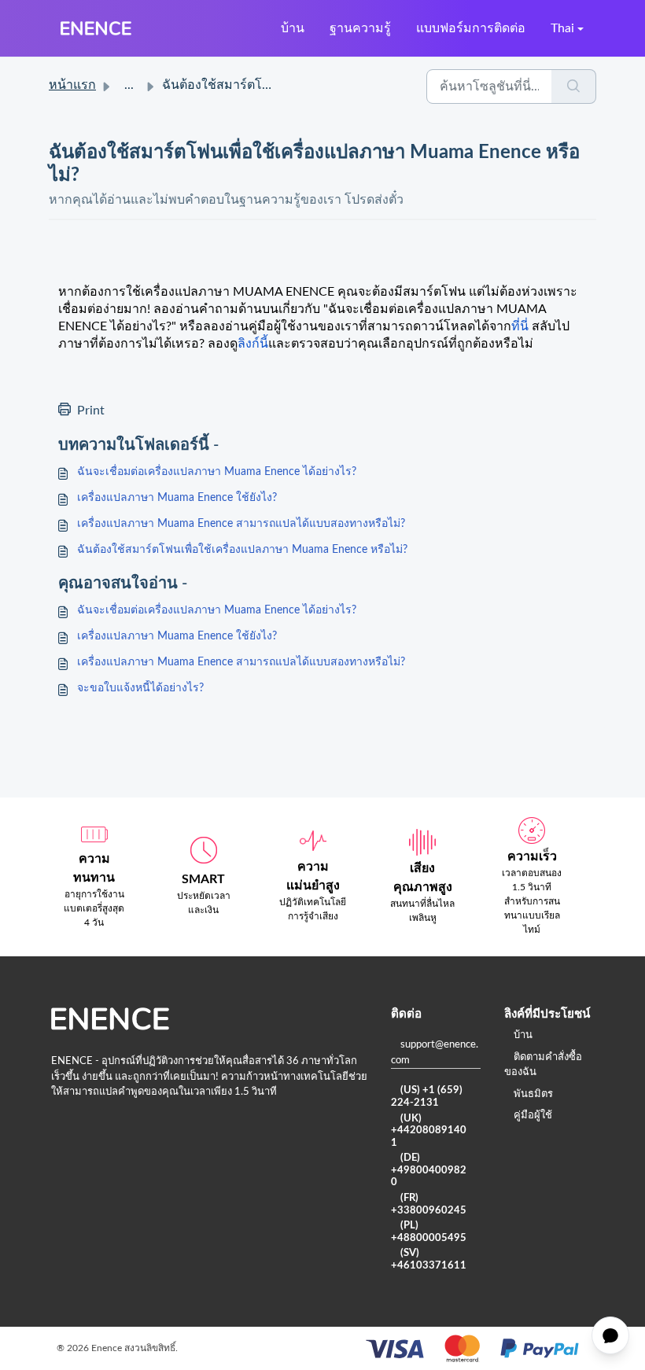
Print (91, 410)
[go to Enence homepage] (96, 28)
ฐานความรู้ (360, 28)
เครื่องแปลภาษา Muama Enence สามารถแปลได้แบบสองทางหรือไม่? (241, 523)
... (129, 85)
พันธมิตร (533, 1094)
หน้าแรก (72, 85)
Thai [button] (562, 28)
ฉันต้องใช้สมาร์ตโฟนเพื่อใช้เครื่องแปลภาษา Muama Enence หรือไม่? (242, 549)
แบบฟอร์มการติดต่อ (470, 28)
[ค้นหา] (573, 86)
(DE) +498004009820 (428, 1170)
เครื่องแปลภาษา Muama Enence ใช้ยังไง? (177, 497)
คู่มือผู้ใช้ (533, 1115)
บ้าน (292, 28)
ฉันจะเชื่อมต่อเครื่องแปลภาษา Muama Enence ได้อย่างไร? (216, 471)
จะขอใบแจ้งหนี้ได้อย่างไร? (140, 688)
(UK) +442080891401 (428, 1131)
